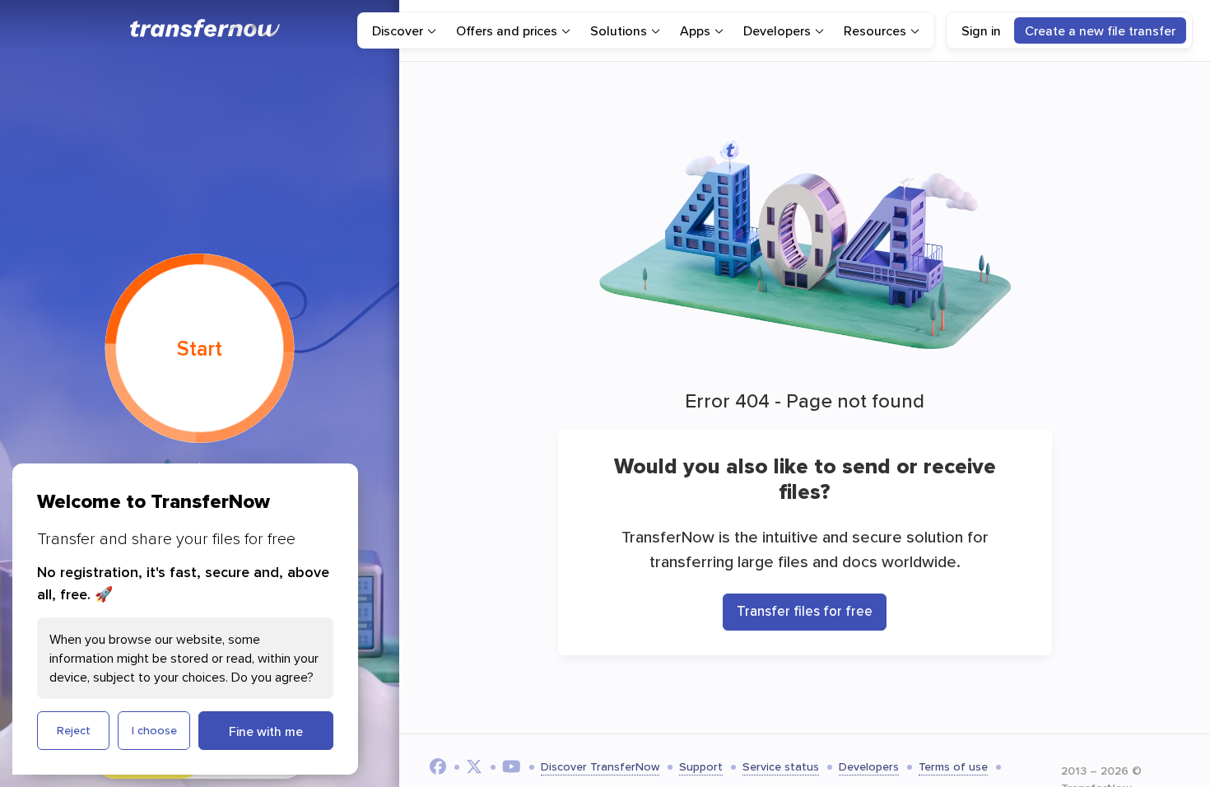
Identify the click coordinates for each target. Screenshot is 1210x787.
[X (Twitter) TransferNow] (474, 766)
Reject (74, 730)
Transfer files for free (805, 611)
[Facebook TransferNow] (438, 766)
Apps (695, 30)
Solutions (618, 30)
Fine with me (266, 731)
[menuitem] (404, 30)
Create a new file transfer (1100, 30)
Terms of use (953, 766)
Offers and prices (506, 30)
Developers (777, 30)
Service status (780, 766)
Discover (397, 30)
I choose (154, 730)
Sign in (981, 30)
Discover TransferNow (600, 766)
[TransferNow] (206, 28)
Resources (875, 30)
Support (701, 766)
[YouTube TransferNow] (511, 766)
